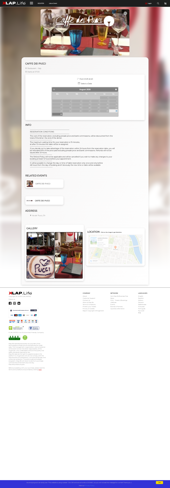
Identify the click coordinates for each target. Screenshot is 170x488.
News (112, 298)
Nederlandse (142, 304)
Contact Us (86, 300)
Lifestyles (113, 302)
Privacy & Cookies (88, 308)
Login (149, 3)
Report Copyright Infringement (93, 311)
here (40, 369)
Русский (141, 311)
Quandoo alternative (117, 308)
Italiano (140, 300)
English (140, 296)
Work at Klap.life (88, 302)
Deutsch (141, 302)
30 (116, 111)
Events (112, 304)
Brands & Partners (116, 306)
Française (141, 306)
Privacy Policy (89, 485)
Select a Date (86, 84)
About (85, 296)
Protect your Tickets (89, 306)
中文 (139, 313)
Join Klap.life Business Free (119, 296)
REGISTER (41, 3)
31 (61, 114)
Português (141, 308)
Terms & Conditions (89, 304)
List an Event (53, 3)
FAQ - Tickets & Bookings (118, 300)
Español (141, 298)
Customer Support (89, 298)
